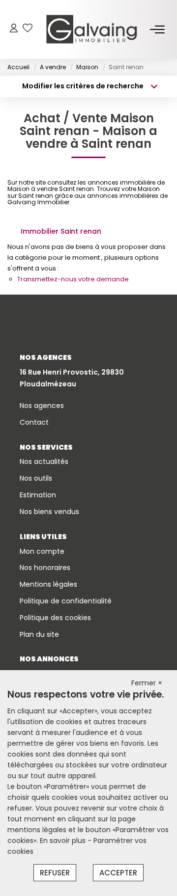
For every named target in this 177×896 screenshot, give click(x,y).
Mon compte (42, 551)
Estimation (38, 495)
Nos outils (36, 478)
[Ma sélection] (27, 29)
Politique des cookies (55, 618)
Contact (34, 422)
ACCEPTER (118, 873)
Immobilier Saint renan (61, 231)
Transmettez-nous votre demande (73, 279)
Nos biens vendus (49, 511)
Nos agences (42, 405)
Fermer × (146, 683)
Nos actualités (44, 461)
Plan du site (39, 634)
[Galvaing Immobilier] (91, 29)
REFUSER (55, 873)
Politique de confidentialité (66, 601)
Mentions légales (48, 584)
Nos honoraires (45, 567)
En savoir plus (64, 840)
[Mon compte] (14, 29)
